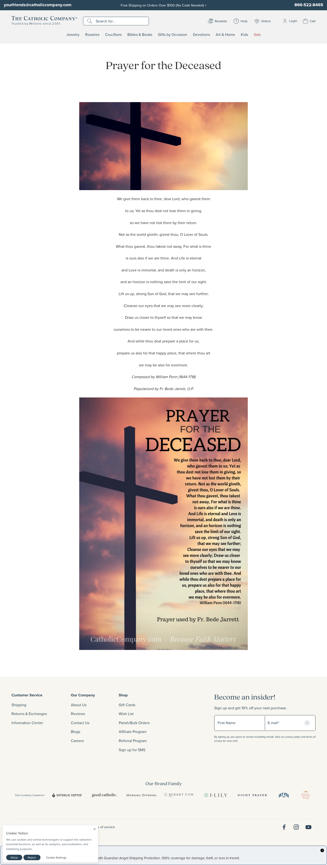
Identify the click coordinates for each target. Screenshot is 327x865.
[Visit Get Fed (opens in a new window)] (283, 795)
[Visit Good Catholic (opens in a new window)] (104, 795)
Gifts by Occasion (172, 34)
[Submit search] (90, 21)
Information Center (27, 722)
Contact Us (80, 722)
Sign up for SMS (132, 749)
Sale (257, 34)
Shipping (18, 704)
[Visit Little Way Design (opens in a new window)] (306, 795)
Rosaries (92, 34)
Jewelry (72, 34)
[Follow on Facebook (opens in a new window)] (284, 827)
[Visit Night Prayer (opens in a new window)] (252, 795)
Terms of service (102, 827)
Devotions (201, 34)
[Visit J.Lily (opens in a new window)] (215, 795)
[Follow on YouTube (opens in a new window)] (308, 827)
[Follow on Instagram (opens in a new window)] (296, 827)
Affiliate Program (133, 731)
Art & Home (225, 34)
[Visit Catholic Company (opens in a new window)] (30, 795)
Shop (123, 695)
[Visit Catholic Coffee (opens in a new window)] (67, 795)
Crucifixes (113, 34)
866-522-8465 (308, 5)
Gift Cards (127, 704)
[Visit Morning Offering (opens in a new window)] (141, 795)
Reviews (78, 713)
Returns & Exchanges (29, 713)
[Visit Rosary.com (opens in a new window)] (178, 795)
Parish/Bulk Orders (134, 722)
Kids (244, 34)
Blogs (75, 731)
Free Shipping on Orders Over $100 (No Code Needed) (164, 5)
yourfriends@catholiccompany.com (37, 5)
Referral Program (133, 740)
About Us (78, 704)
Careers (77, 740)
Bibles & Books (139, 34)
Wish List (126, 713)
